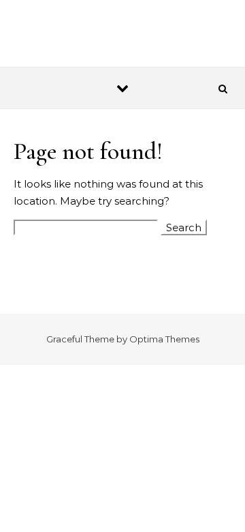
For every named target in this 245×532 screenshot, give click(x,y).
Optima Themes (164, 339)
